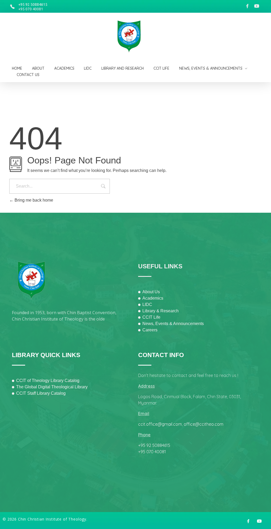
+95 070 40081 (30, 9)
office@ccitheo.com (203, 424)
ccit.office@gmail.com (160, 424)
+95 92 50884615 (32, 4)
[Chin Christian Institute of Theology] (132, 37)
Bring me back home (33, 200)
